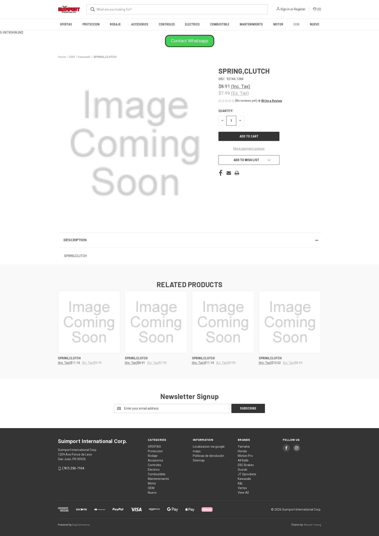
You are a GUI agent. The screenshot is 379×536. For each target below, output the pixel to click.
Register (300, 9)
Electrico (192, 24)
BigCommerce (81, 524)
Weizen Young (312, 524)
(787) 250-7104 (73, 468)
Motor (278, 24)
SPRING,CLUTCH (69, 358)
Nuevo (314, 24)
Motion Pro (245, 456)
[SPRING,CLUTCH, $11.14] (89, 322)
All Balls (243, 460)
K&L (240, 483)
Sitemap (199, 460)
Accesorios (139, 24)
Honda (242, 451)
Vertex (242, 488)
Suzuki (242, 469)
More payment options (249, 148)
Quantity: (225, 111)
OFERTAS (66, 24)
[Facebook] (220, 173)
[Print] (237, 173)
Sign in (285, 9)
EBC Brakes (246, 465)
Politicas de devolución (208, 456)
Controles (167, 24)
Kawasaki (244, 479)
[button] (189, 41)
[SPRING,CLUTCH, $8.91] (156, 322)
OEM (296, 24)
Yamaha (244, 446)
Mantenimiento (251, 24)
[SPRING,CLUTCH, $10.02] (290, 322)
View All (243, 492)
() (318, 9)
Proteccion (91, 24)
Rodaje (115, 24)
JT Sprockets (247, 474)
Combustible (219, 24)
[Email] (229, 173)
